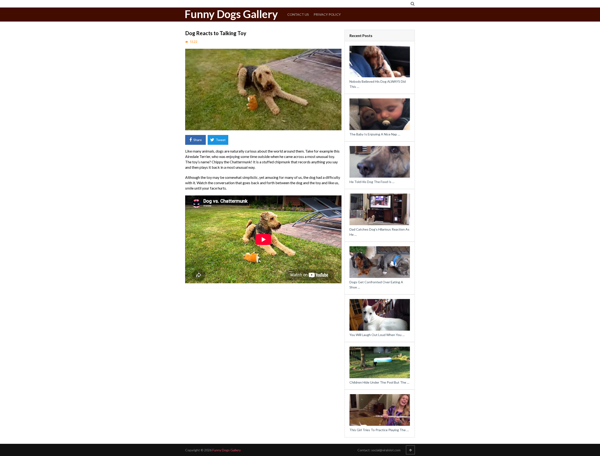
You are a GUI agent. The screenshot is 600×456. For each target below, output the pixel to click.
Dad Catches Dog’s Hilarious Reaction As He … (379, 231)
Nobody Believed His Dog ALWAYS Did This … (377, 84)
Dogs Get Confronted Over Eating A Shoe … (376, 284)
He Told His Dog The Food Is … (371, 182)
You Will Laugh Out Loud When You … (377, 335)
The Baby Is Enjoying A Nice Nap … (374, 134)
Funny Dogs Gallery (231, 14)
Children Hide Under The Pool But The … (379, 382)
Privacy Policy (327, 14)
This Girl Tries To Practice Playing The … (379, 430)
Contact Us (298, 14)
